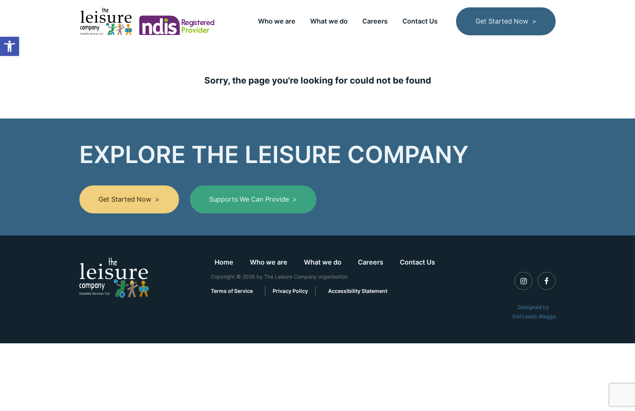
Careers (375, 21)
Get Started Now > (506, 21)
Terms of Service (232, 291)
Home (224, 262)
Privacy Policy (290, 291)
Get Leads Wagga (534, 316)
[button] (9, 46)
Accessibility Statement (357, 291)
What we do (329, 21)
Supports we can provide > (253, 199)
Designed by (534, 307)
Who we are (276, 21)
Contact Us (420, 21)
